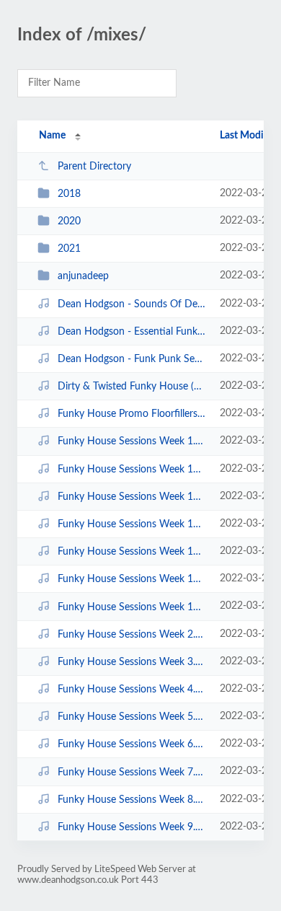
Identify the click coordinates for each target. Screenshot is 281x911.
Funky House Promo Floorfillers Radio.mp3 (132, 414)
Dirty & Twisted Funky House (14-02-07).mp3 (132, 387)
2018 (69, 194)
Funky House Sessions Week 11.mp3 (132, 497)
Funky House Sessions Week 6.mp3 (132, 744)
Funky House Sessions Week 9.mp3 (132, 827)
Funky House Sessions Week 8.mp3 (132, 800)
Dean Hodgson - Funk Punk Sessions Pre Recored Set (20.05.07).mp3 (132, 359)
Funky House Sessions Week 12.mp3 (132, 524)
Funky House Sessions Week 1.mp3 (132, 441)
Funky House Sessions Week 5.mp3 (132, 717)
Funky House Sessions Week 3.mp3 (132, 662)
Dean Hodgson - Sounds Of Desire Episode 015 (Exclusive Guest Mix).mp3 (132, 304)
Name (52, 136)
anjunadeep (83, 276)
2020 (69, 221)
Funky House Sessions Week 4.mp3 (132, 690)
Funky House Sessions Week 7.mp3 (132, 772)
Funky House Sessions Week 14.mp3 (132, 579)
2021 (69, 249)
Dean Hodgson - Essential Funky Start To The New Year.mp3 (132, 332)
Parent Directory (94, 167)
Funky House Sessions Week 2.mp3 (132, 635)
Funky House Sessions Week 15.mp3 (132, 607)
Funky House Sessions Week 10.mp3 (132, 470)
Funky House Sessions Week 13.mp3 (132, 552)
